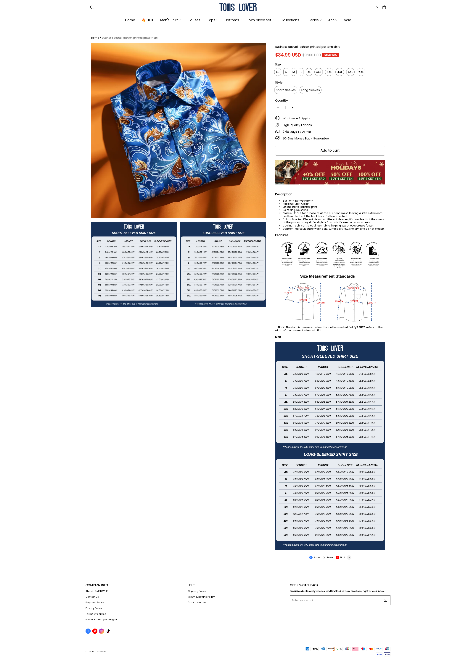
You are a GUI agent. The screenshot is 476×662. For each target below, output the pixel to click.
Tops (211, 20)
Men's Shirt (169, 20)
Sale (347, 20)
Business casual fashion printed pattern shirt (131, 38)
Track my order (197, 602)
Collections (290, 20)
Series (314, 20)
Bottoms (232, 20)
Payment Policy (95, 602)
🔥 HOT (148, 20)
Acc (331, 20)
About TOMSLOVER (97, 591)
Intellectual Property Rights (102, 619)
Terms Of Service (96, 614)
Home (130, 20)
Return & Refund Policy (201, 596)
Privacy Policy (94, 608)
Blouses (193, 20)
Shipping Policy (197, 591)
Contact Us (92, 596)
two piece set (260, 20)
